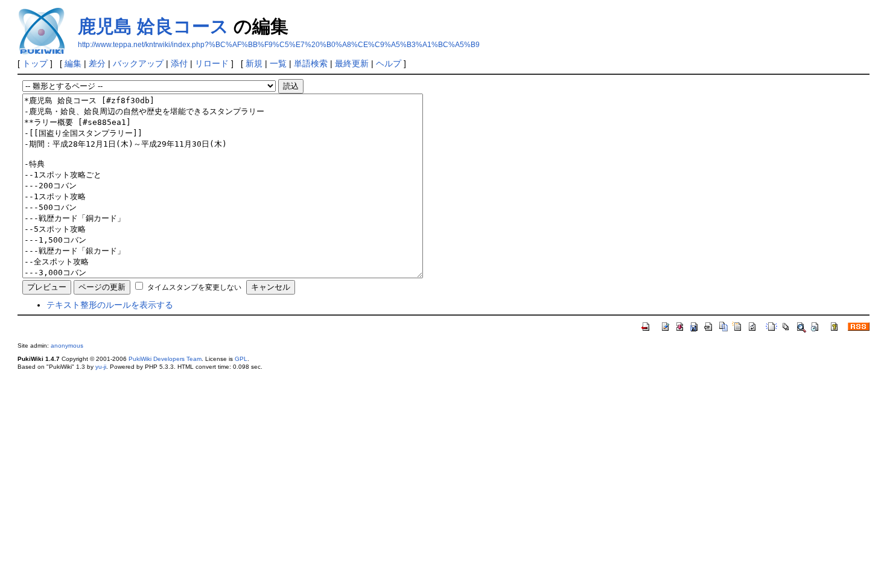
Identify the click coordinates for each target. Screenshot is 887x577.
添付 (179, 63)
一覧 (278, 63)
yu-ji (100, 366)
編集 (73, 63)
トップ (35, 63)
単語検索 (311, 63)
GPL (241, 358)
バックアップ (138, 63)
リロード (212, 63)
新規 (254, 63)
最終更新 (352, 63)
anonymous (67, 345)
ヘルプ (388, 63)
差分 (97, 63)
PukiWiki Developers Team (165, 358)
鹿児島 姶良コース (153, 26)
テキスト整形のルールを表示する (109, 305)
